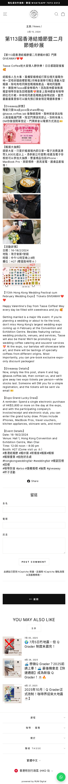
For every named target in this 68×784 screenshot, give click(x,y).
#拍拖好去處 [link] (24, 456)
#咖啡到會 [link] (9, 468)
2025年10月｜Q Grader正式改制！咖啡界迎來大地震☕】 (44, 694)
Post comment (34, 562)
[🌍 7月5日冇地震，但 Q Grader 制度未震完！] (12, 646)
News (36, 26)
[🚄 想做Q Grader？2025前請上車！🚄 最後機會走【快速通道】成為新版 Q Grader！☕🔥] (12, 668)
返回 (36, 599)
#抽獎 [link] (42, 468)
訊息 (5, 534)
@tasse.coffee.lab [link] (14, 113)
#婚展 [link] (43, 453)
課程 (33, 717)
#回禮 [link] (6, 464)
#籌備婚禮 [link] (31, 468)
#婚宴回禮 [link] (57, 460)
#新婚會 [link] (35, 453)
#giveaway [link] (54, 468)
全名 (5, 503)
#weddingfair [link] (42, 460)
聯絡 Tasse (33, 748)
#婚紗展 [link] (24, 453)
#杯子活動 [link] (9, 472)
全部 (33, 628)
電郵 (5, 519)
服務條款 (35, 574)
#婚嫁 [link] (50, 453)
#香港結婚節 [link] (10, 453)
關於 (33, 738)
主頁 (28, 26)
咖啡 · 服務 (33, 727)
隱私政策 (59, 571)
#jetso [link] (20, 468)
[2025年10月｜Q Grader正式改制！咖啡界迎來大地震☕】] (12, 693)
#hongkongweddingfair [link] (18, 460)
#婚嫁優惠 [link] (9, 456)
